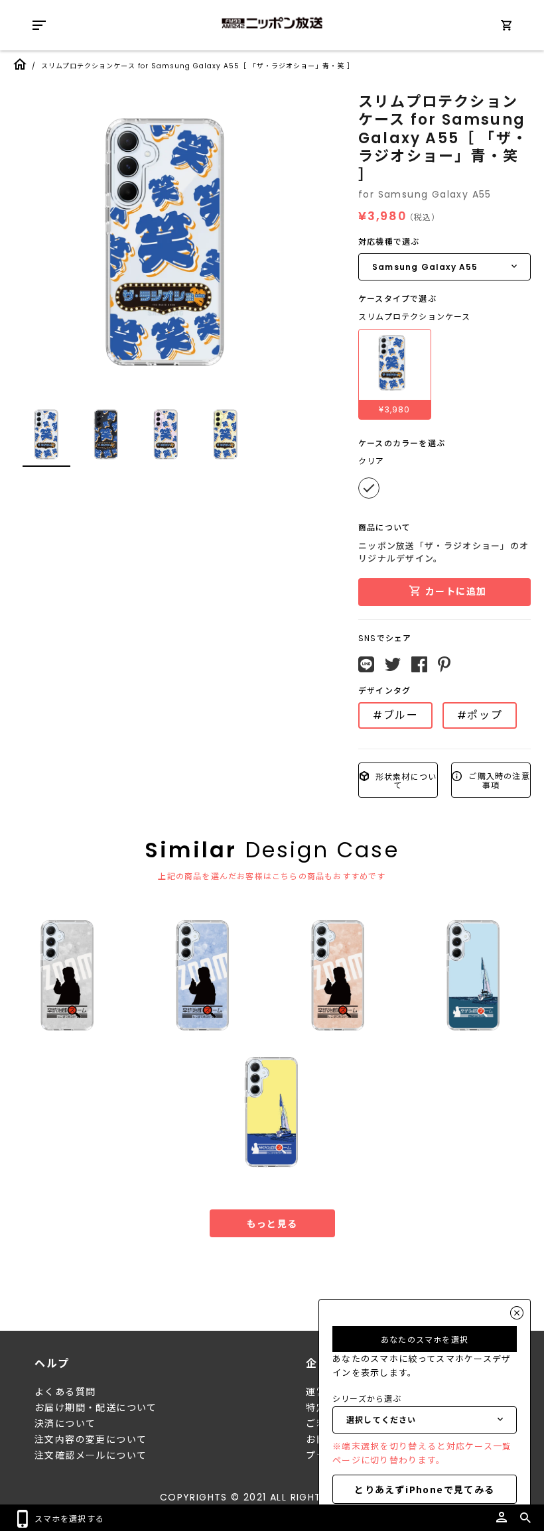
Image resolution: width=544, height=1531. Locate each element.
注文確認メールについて (90, 1455)
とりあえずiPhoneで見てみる (424, 1489)
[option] (166, 242)
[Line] (366, 664)
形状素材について (405, 780)
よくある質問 (65, 1391)
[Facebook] (419, 664)
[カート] (506, 27)
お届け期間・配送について (95, 1407)
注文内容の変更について (90, 1439)
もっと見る (272, 1223)
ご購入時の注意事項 (498, 780)
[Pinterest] (444, 664)
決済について (65, 1423)
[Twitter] (393, 664)
